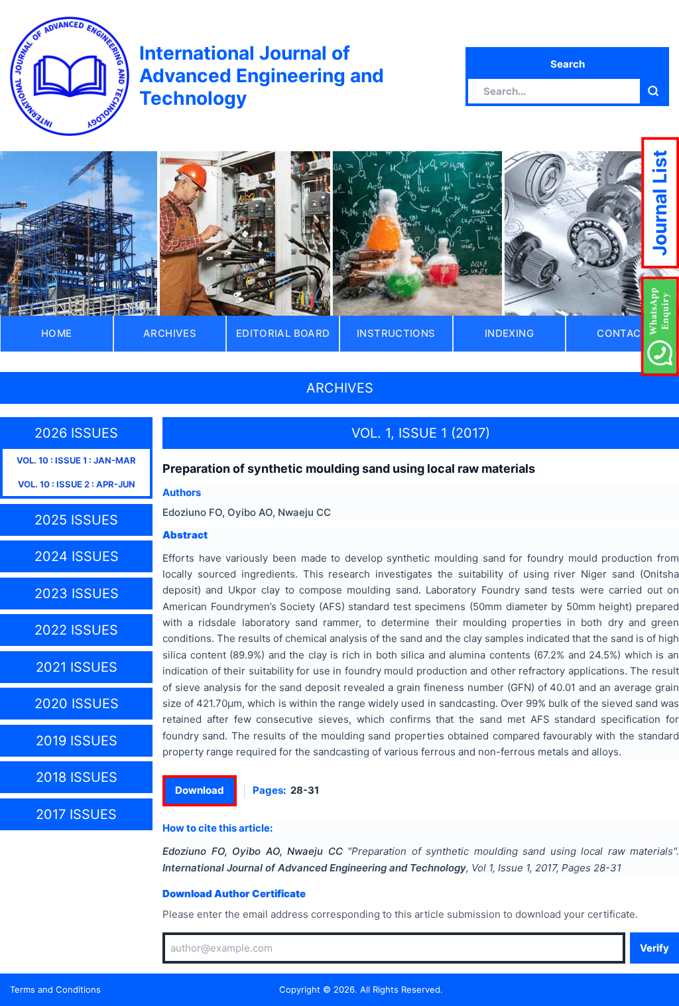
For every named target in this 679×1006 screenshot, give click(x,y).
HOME (56, 333)
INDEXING (509, 333)
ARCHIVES (169, 333)
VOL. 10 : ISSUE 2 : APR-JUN (76, 484)
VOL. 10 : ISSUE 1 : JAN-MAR (76, 460)
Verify (654, 948)
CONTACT (622, 333)
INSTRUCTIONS (396, 333)
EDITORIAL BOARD (283, 333)
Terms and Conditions (55, 989)
